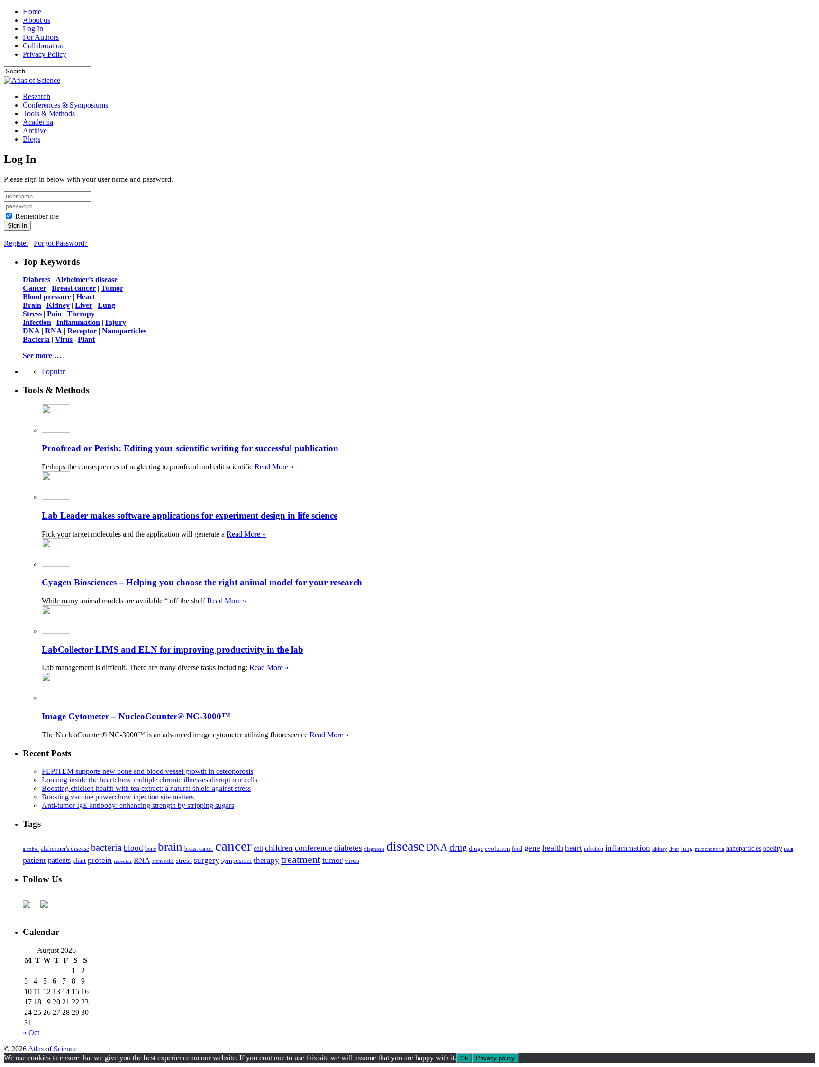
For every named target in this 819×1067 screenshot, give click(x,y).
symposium (236, 860)
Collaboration (43, 46)
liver (674, 849)
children (279, 847)
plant (79, 860)
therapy (266, 860)
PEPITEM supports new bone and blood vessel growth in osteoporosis (147, 771)
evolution (497, 848)
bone (150, 848)
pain (788, 849)
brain (170, 846)
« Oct (31, 1033)
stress (184, 860)
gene (532, 847)
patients (59, 860)
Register (16, 243)
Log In (33, 29)
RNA (142, 860)
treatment (300, 859)
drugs (476, 848)
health (552, 847)
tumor (332, 860)
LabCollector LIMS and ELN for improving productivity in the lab (172, 650)
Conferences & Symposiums (65, 105)
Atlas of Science (52, 1049)
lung (687, 848)
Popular (53, 372)
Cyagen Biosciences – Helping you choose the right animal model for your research (202, 582)
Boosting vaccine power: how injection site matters (118, 797)
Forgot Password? (61, 243)
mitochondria (709, 849)
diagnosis (374, 849)
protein (100, 860)
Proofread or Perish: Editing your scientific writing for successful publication (190, 448)
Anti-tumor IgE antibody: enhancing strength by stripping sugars (138, 805)
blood (133, 847)
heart (573, 847)
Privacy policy (495, 1058)
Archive (35, 130)
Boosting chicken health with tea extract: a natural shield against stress (146, 788)
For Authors (41, 37)
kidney (659, 849)
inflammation (627, 847)
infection (593, 848)
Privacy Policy (44, 54)
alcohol (31, 849)
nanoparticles (743, 848)
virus (352, 860)
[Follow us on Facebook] (30, 907)
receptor (123, 861)
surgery (206, 860)
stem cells (163, 861)
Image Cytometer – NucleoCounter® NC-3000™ (136, 716)
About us (36, 20)
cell (258, 848)
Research (36, 96)
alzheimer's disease (65, 848)
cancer (233, 845)
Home (32, 12)
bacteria (106, 847)
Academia (38, 122)
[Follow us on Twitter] (47, 907)
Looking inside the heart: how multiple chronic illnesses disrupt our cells (149, 780)
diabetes (348, 847)
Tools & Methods (49, 113)
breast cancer (198, 848)
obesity (772, 848)
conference (313, 847)
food (517, 848)
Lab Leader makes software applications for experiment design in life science (189, 515)
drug (458, 847)
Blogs (31, 139)
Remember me (37, 216)
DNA (436, 847)
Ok (464, 1058)
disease (405, 846)
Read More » (274, 467)
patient (34, 860)
